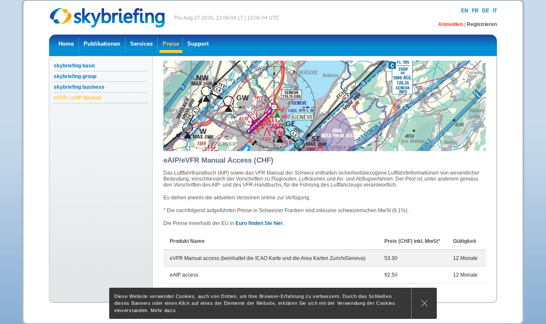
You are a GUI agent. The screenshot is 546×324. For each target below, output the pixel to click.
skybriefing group (75, 76)
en (464, 11)
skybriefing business (79, 87)
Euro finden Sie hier (259, 223)
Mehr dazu (163, 310)
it (495, 11)
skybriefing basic (75, 66)
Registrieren (482, 24)
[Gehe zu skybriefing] (108, 17)
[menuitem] (66, 45)
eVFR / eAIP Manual (77, 98)
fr (475, 11)
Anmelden (451, 24)
